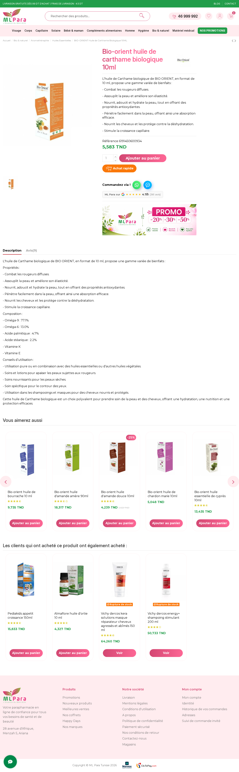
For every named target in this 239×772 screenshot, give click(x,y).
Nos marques (72, 727)
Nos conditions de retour (140, 732)
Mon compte (191, 697)
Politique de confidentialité (142, 721)
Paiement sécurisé (136, 727)
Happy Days (71, 721)
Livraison (128, 697)
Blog (217, 3)
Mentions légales (135, 703)
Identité (188, 703)
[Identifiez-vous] (208, 16)
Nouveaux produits (77, 703)
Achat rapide (123, 168)
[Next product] (235, 40)
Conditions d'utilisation (139, 709)
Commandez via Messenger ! (147, 185)
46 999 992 (188, 16)
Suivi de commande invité (201, 721)
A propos (129, 715)
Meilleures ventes (76, 709)
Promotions (71, 697)
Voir (119, 653)
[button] (122, 183)
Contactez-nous (134, 738)
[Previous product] (233, 40)
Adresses (188, 715)
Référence (110, 141)
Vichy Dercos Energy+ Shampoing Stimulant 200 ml (164, 618)
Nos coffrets (71, 715)
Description (12, 250)
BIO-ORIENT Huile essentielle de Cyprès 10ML (210, 496)
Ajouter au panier (143, 158)
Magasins (129, 744)
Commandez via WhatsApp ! (136, 185)
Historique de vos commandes (204, 709)
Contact (230, 3)
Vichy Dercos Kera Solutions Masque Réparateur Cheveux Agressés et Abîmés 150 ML (118, 622)
